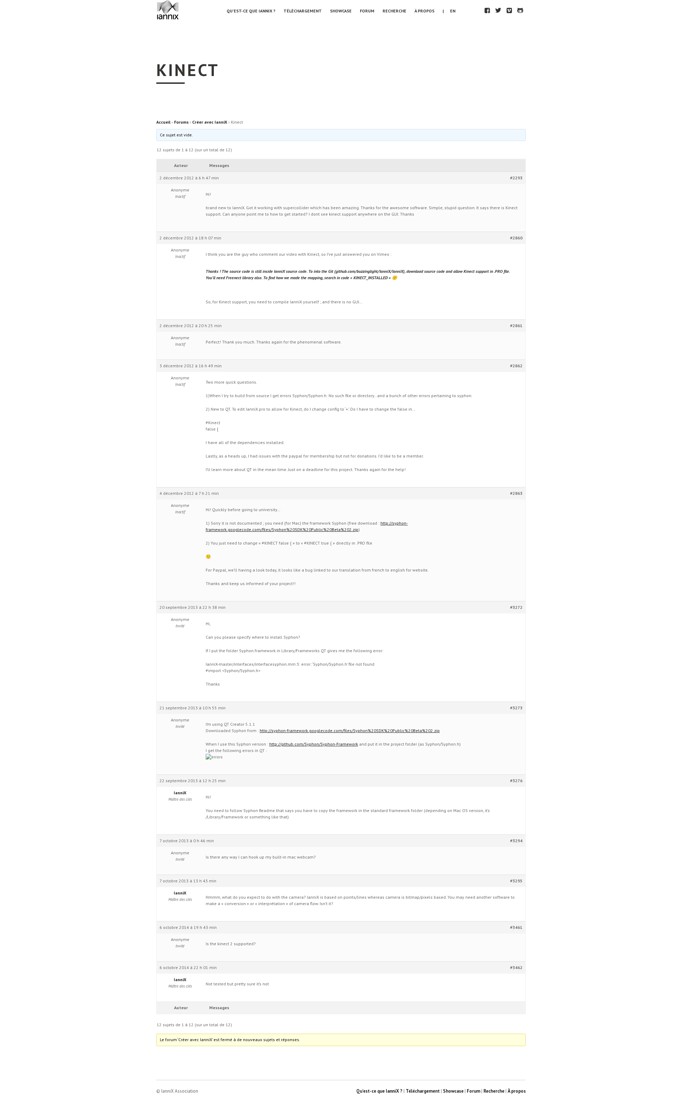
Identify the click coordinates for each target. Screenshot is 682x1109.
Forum (367, 10)
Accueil (163, 122)
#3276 (516, 780)
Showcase (341, 10)
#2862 (516, 365)
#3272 (516, 607)
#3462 (516, 967)
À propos (424, 10)
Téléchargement (302, 10)
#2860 (516, 237)
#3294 (516, 840)
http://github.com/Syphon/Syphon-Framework (313, 744)
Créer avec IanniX (209, 122)
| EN (449, 10)
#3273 (516, 707)
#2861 (516, 325)
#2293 (516, 177)
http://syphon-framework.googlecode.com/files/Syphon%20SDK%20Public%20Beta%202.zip (350, 730)
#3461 (516, 927)
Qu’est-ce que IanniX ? (251, 10)
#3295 (516, 880)
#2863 (516, 493)
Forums (181, 122)
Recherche (394, 10)
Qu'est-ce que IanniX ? (379, 1091)
